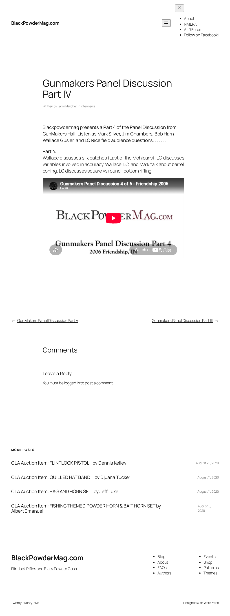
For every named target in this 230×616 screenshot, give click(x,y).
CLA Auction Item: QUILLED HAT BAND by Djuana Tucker (70, 477)
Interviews (88, 106)
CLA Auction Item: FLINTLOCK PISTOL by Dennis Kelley (68, 462)
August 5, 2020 (204, 508)
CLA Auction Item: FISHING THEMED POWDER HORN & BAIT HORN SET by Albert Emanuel (86, 508)
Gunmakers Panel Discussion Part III (182, 320)
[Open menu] (166, 23)
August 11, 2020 (208, 477)
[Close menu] (179, 8)
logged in (72, 383)
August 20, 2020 (207, 463)
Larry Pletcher (67, 106)
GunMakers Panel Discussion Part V (47, 320)
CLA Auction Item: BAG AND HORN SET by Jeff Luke (64, 491)
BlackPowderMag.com (35, 23)
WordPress (211, 602)
